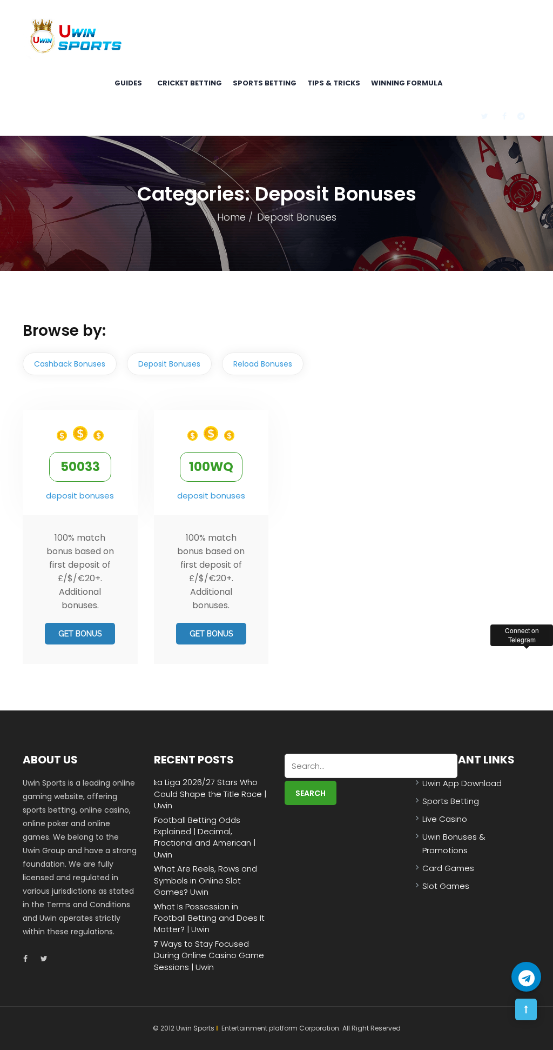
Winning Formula (407, 83)
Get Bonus (80, 633)
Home (231, 217)
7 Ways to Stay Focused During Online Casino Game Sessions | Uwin (209, 955)
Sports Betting (264, 83)
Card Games (448, 868)
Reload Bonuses (262, 363)
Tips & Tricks (333, 83)
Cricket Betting (189, 83)
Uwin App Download (462, 783)
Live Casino (444, 819)
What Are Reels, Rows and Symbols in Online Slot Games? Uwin (205, 880)
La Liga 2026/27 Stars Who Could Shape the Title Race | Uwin (210, 793)
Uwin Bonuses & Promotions (453, 843)
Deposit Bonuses (169, 363)
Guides (128, 83)
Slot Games (445, 886)
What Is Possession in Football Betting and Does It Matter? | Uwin (209, 918)
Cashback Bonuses (69, 363)
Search (310, 793)
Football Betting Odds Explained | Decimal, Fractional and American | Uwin (204, 837)
